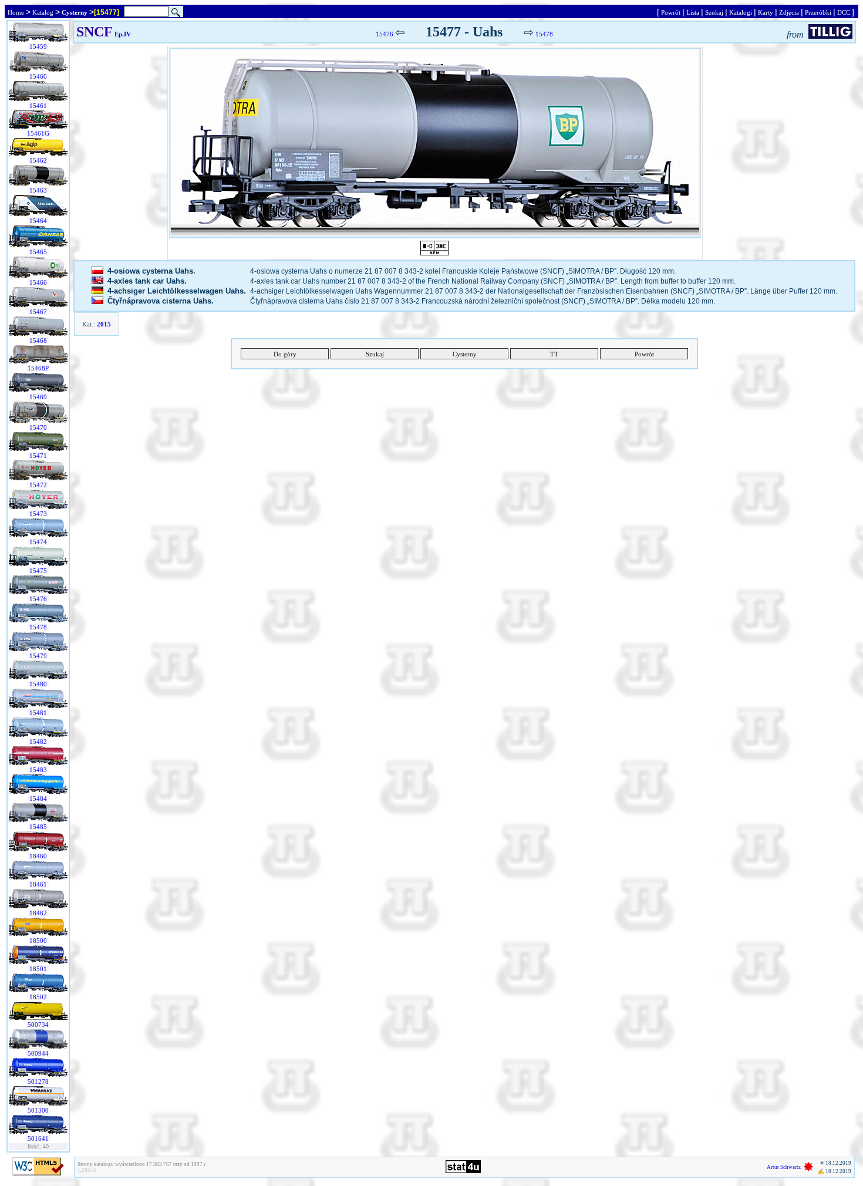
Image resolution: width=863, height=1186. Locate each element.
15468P (38, 368)
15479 (38, 655)
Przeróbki (818, 12)
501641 (38, 1138)
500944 (38, 1053)
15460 (38, 76)
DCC (843, 12)
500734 (38, 1024)
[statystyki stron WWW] (463, 1170)
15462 (38, 160)
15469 (38, 396)
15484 (38, 798)
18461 (38, 884)
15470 (38, 427)
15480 (38, 684)
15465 (38, 251)
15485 (38, 826)
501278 (38, 1081)
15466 (38, 282)
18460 (38, 856)
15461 (38, 105)
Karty (765, 12)
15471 (38, 455)
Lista (693, 12)
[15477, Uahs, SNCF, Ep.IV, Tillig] (435, 143)
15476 (38, 598)
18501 (38, 968)
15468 (38, 340)
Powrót (670, 12)
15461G (38, 133)
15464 (38, 220)
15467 (38, 311)
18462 (38, 913)
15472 (38, 484)
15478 (38, 627)
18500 (38, 940)
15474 (38, 541)
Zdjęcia (789, 12)
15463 (38, 190)
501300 (38, 1110)
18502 (38, 996)
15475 (38, 570)
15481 (38, 712)
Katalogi (740, 12)
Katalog (43, 12)
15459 (38, 46)
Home (16, 12)
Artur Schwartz (784, 1167)
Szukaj (714, 12)
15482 (38, 741)
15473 (38, 513)
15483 (38, 769)
